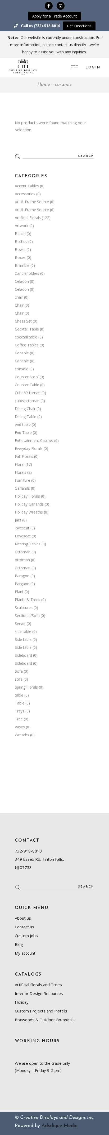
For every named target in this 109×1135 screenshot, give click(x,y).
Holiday (22, 1002)
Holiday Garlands (29, 504)
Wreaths (22, 734)
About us (23, 918)
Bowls (20, 249)
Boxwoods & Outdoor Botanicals (45, 1019)
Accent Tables (27, 185)
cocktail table (26, 337)
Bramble (22, 265)
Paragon (22, 575)
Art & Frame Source (32, 201)
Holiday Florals (27, 496)
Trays (19, 711)
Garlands (22, 488)
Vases (20, 726)
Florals (20, 472)
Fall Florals (24, 456)
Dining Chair (25, 408)
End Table (23, 432)
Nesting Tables (27, 543)
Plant (19, 591)
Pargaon (22, 583)
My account (25, 953)
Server (20, 623)
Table (19, 703)
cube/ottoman (27, 400)
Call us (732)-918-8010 (40, 26)
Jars (18, 520)
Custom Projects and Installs (41, 1011)
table (19, 695)
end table (23, 424)
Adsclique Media (60, 1126)
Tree (19, 718)
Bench (20, 233)
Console (22, 352)
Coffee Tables (27, 344)
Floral (19, 464)
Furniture (22, 480)
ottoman (22, 559)
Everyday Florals (29, 448)
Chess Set (23, 321)
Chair (19, 305)
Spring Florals (26, 687)
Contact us (24, 926)
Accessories (25, 193)
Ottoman (22, 551)
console (21, 368)
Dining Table (25, 416)
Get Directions (79, 25)
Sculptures (24, 607)
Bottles (21, 241)
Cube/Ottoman (27, 392)
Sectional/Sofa (27, 615)
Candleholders (27, 273)
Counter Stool (27, 376)
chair (19, 297)
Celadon (22, 281)
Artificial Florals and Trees (38, 984)
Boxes (20, 257)
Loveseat (23, 535)
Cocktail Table (27, 329)
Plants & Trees (27, 599)
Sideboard (23, 655)
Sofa (19, 671)
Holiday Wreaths (29, 512)
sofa (18, 679)
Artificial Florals (28, 217)
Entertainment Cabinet (34, 440)
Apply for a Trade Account (54, 16)
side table (23, 631)
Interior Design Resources (39, 993)
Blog (19, 944)
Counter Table (27, 384)
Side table (23, 639)
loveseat (22, 527)
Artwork (21, 225)
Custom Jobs (26, 935)
